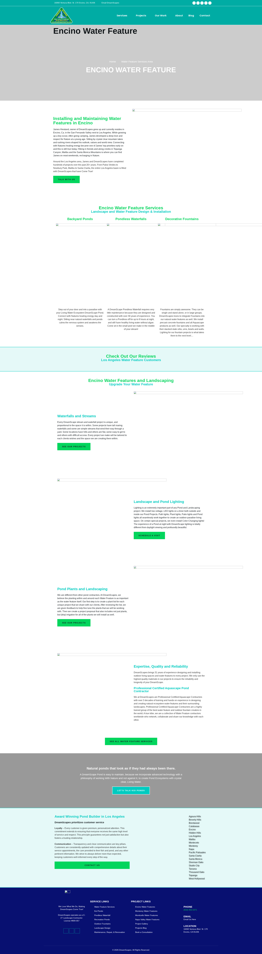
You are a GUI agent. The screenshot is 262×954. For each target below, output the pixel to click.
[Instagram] (202, 3)
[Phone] (179, 908)
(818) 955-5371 (190, 910)
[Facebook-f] (194, 3)
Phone (188, 906)
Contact (205, 15)
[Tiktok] (210, 3)
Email (187, 916)
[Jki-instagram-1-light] (77, 930)
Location (190, 926)
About (179, 15)
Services (122, 15)
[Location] (179, 928)
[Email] (179, 917)
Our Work (160, 15)
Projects (141, 15)
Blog (191, 15)
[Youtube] (206, 3)
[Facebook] (198, 3)
